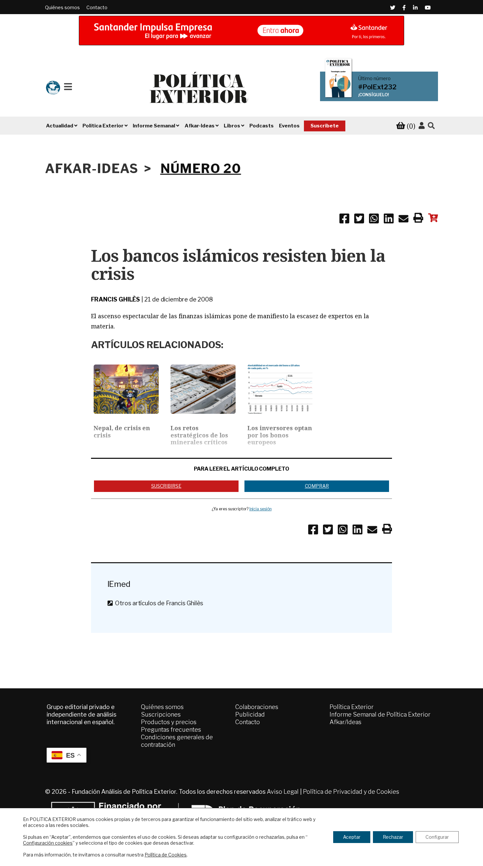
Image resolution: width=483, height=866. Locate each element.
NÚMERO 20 (200, 168)
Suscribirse (166, 486)
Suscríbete (324, 126)
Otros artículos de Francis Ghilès (157, 603)
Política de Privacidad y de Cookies (351, 791)
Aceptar (351, 837)
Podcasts (261, 126)
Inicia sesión (260, 508)
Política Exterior (352, 706)
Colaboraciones (256, 706)
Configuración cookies (48, 843)
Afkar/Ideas (345, 722)
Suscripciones (161, 714)
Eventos (289, 126)
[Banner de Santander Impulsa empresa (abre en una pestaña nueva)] (241, 30)
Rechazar (393, 837)
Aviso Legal (283, 791)
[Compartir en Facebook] (344, 220)
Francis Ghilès (115, 299)
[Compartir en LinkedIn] (389, 220)
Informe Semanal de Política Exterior (380, 714)
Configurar (437, 837)
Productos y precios (168, 722)
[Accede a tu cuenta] (422, 126)
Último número (374, 78)
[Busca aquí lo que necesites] (431, 126)
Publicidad (250, 714)
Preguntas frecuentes (171, 729)
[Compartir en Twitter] (359, 220)
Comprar (317, 486)
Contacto (96, 7)
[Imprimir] (418, 219)
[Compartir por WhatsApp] (374, 220)
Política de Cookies (166, 854)
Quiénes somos (62, 7)
